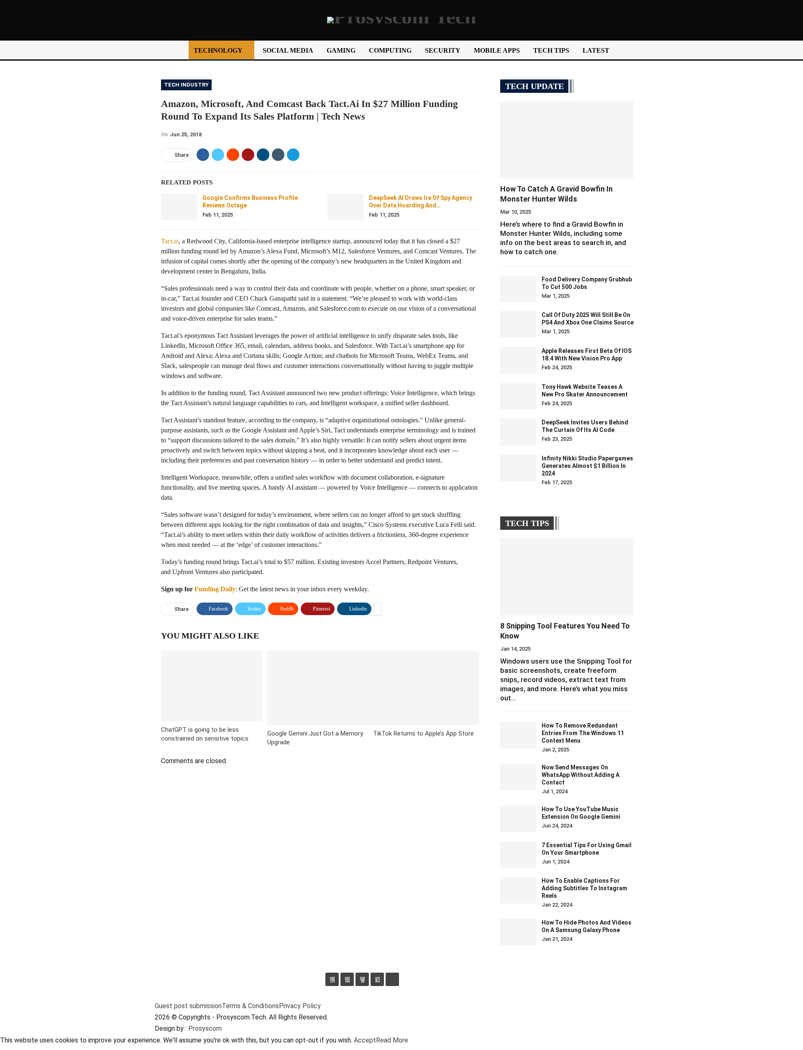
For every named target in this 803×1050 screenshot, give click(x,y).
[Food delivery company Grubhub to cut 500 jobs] (518, 289)
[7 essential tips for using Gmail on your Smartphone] (518, 854)
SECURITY (442, 50)
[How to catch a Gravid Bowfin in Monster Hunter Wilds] (567, 140)
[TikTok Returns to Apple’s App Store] (426, 688)
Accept (365, 1040)
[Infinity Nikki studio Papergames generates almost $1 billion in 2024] (518, 468)
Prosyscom (205, 1028)
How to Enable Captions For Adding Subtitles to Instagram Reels (584, 888)
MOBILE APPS (497, 50)
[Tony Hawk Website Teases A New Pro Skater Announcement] (518, 396)
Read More (392, 1040)
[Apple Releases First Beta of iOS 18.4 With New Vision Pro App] (518, 360)
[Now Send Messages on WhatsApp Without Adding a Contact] (518, 777)
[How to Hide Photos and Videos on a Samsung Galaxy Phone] (518, 932)
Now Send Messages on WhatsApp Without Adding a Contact (580, 775)
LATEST (596, 50)
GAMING (341, 50)
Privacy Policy (300, 1006)
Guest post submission (188, 1006)
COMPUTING (390, 50)
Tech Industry (186, 85)
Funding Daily (214, 589)
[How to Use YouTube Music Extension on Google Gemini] (518, 818)
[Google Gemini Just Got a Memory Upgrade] (320, 688)
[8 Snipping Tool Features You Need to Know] (567, 577)
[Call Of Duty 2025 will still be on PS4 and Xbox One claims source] (518, 324)
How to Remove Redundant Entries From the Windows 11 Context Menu (583, 733)
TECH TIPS (551, 50)
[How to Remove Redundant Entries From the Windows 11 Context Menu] (518, 735)
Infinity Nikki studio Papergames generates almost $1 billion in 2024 (587, 466)
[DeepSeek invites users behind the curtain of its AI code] (518, 432)
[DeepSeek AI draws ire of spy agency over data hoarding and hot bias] (345, 207)
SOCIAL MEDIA (288, 50)
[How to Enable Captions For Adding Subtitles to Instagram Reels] (518, 890)
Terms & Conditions (250, 1006)
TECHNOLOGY (218, 50)
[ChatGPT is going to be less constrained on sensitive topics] (211, 686)
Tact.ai (170, 241)
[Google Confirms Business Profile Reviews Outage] (179, 207)
